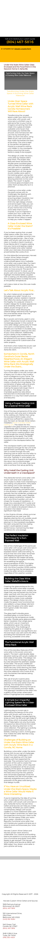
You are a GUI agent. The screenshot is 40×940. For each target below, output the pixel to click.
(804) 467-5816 (20, 42)
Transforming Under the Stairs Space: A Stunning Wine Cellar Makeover (20, 93)
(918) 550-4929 (9, 937)
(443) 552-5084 (9, 919)
